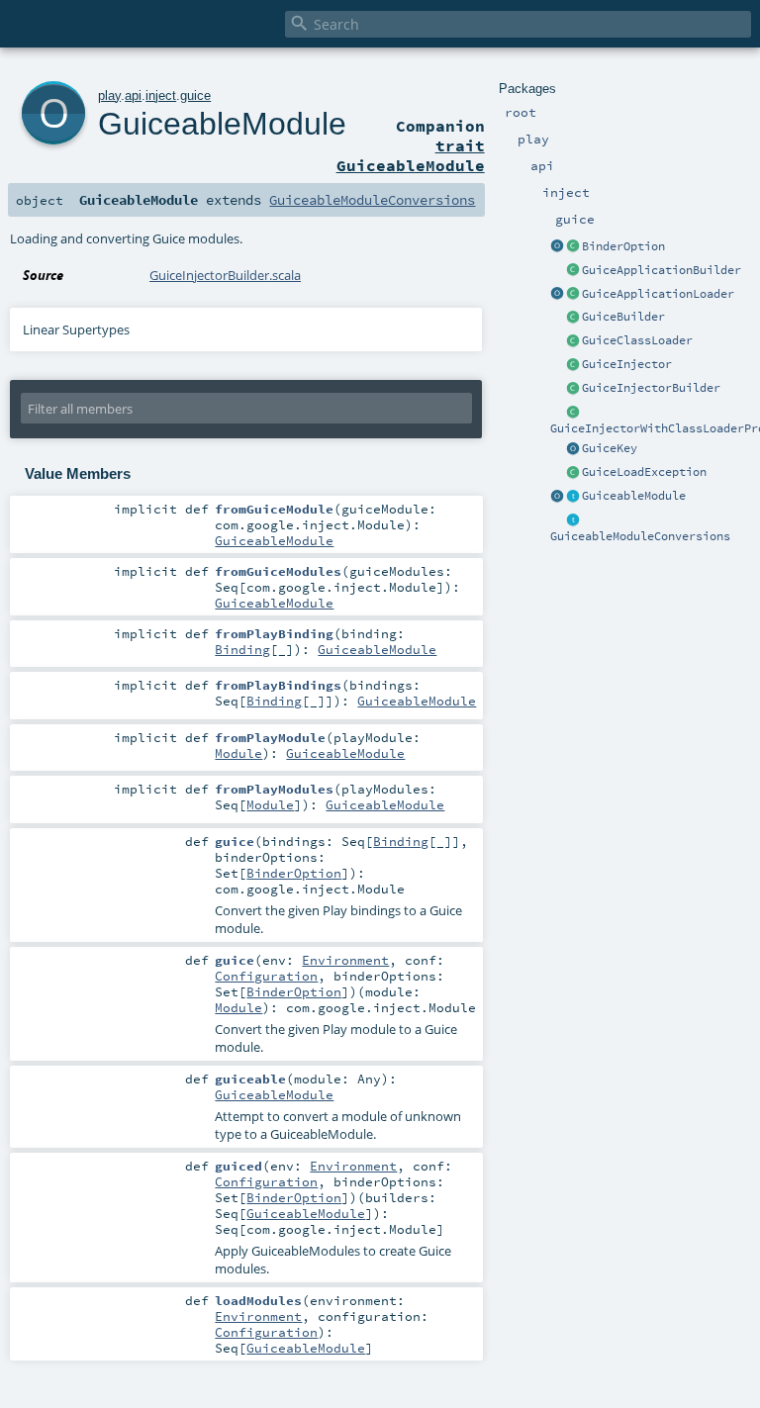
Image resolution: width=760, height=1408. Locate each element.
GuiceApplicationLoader (658, 294)
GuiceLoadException (644, 472)
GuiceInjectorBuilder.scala (225, 275)
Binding (242, 649)
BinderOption (623, 246)
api (133, 95)
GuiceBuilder (623, 317)
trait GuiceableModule (410, 155)
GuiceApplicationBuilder (661, 270)
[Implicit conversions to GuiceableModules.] (573, 520)
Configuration (266, 976)
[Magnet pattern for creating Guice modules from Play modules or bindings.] (573, 497)
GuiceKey (609, 448)
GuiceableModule (634, 496)
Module (238, 753)
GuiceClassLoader (637, 340)
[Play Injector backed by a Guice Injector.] (573, 365)
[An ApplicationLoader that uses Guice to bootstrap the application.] (573, 295)
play (109, 95)
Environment (345, 960)
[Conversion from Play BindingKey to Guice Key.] (573, 449)
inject (160, 95)
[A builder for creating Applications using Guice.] (573, 271)
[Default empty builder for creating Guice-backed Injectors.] (573, 389)
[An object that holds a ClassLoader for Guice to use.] (573, 341)
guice (195, 95)
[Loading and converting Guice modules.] (557, 497)
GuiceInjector (627, 364)
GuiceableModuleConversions (640, 536)
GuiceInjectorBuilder (651, 388)
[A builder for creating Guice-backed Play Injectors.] (573, 318)
